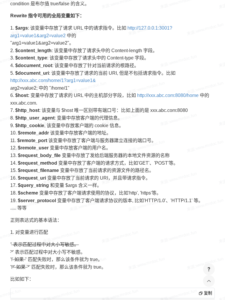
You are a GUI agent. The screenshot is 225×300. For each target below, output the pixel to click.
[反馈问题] (209, 269)
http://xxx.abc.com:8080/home (168, 95)
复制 (207, 293)
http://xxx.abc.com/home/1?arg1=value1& (53, 80)
